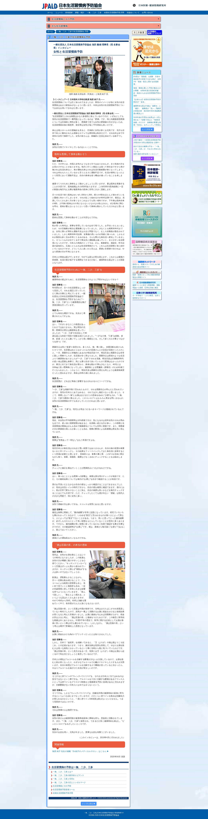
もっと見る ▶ (147, 129)
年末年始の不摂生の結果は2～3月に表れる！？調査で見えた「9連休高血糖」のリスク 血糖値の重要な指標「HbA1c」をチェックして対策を (147, 121)
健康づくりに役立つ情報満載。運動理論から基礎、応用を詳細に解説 (146, 286)
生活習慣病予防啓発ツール (64, 790)
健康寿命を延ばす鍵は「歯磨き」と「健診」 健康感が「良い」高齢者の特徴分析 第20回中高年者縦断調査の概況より (147, 109)
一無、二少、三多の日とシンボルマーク (69, 782)
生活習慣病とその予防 (62, 786)
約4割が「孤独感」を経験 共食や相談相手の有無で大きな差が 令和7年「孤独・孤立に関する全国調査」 (147, 80)
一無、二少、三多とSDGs (63, 779)
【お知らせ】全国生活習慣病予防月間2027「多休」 (147, 100)
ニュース (59, 12)
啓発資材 (69, 12)
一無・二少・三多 (94, 12)
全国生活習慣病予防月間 (114, 12)
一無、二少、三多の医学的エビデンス (68, 775)
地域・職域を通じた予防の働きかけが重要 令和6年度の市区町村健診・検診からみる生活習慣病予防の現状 (147, 92)
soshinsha (109, 798)
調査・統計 (79, 12)
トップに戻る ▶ (88, 804)
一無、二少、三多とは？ (63, 772)
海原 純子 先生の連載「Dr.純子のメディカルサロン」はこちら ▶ (80, 751)
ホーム (50, 12)
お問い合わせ (147, 12)
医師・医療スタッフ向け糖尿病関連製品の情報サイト (146, 276)
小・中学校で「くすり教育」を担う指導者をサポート (146, 296)
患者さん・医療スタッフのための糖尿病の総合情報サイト (146, 265)
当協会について (133, 12)
